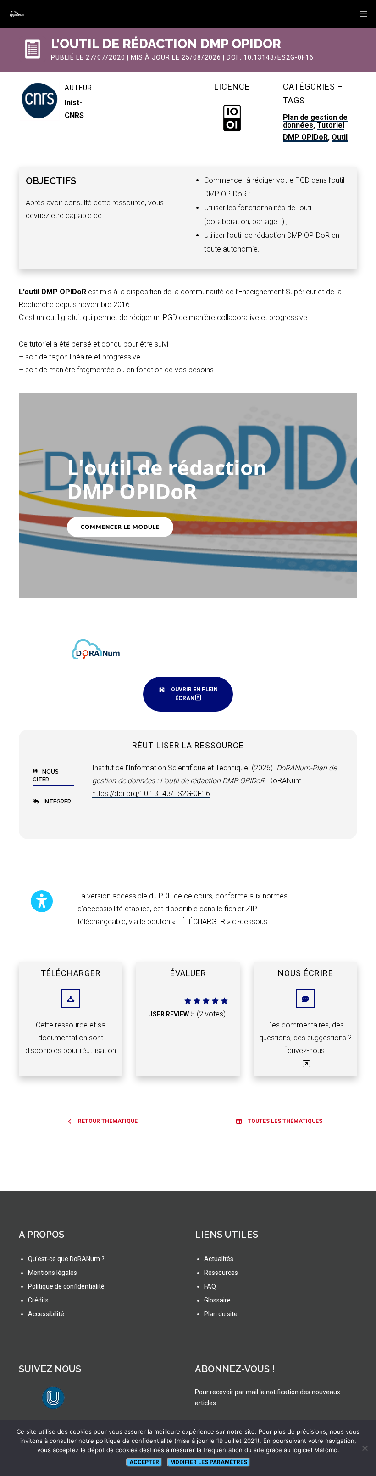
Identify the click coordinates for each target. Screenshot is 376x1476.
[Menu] (361, 14)
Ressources (221, 1272)
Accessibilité (46, 1314)
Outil (340, 137)
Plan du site (221, 1314)
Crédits (38, 1300)
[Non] (364, 1448)
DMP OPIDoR (305, 137)
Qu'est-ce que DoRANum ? (66, 1259)
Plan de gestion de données (315, 121)
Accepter (144, 1462)
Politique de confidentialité (66, 1286)
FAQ (210, 1286)
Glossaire (217, 1300)
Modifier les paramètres (208, 1462)
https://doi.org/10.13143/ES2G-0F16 (151, 793)
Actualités (218, 1259)
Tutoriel (330, 125)
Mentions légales (52, 1272)
